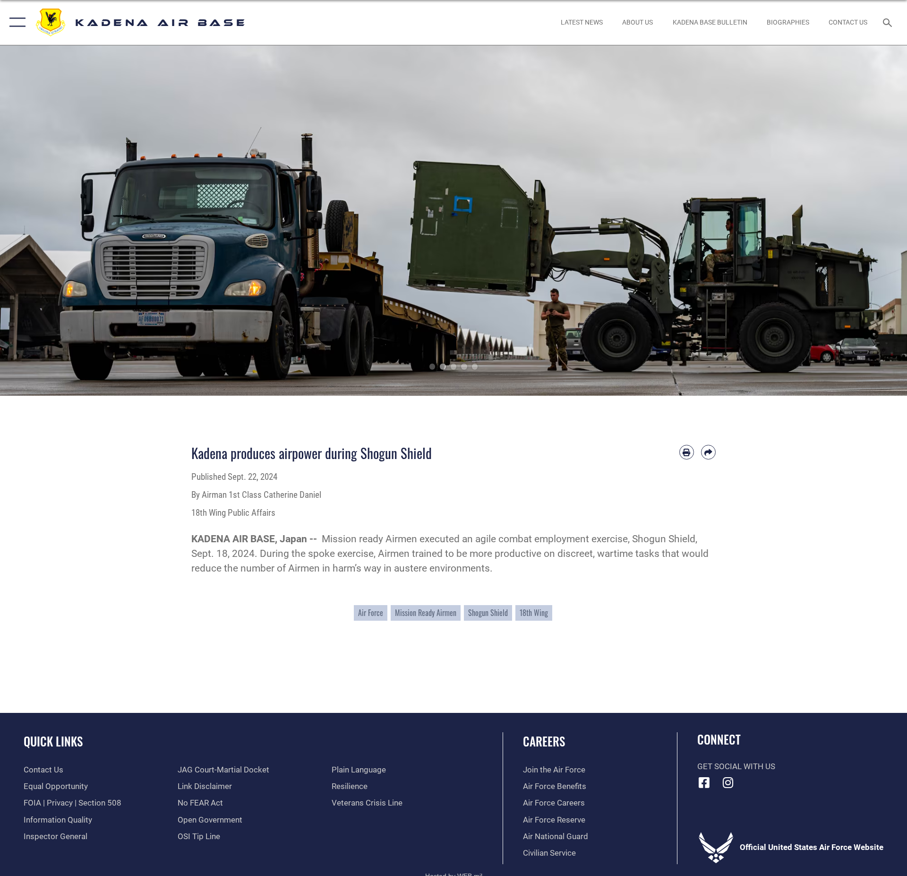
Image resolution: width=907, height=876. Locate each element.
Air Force (370, 612)
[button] (15, 22)
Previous (45, 220)
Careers (544, 741)
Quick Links (53, 741)
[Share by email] (708, 452)
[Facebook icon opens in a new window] (704, 782)
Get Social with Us (736, 766)
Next (861, 220)
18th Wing (534, 612)
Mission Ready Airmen (425, 612)
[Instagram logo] (728, 782)
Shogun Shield (488, 612)
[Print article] (686, 452)
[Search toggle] (888, 22)
